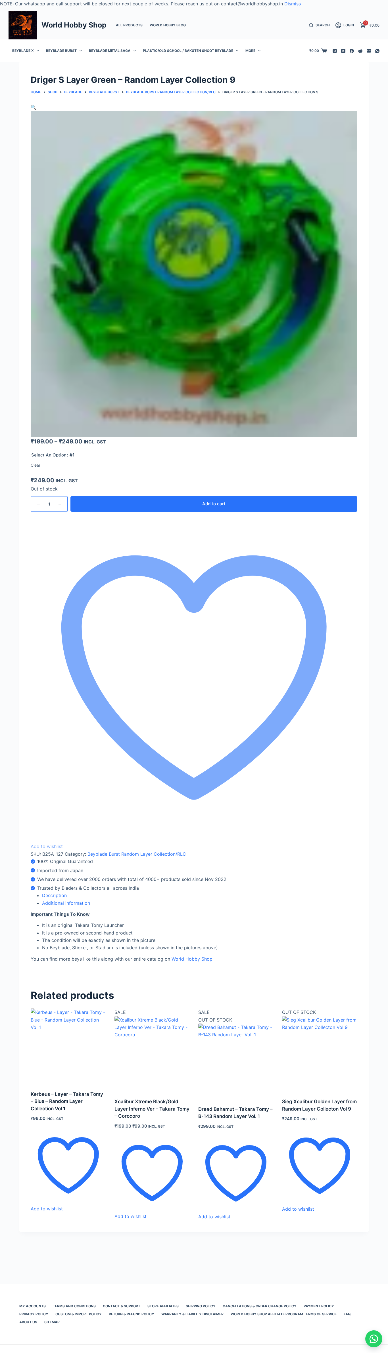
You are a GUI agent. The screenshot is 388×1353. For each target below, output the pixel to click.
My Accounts (32, 1306)
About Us (28, 1322)
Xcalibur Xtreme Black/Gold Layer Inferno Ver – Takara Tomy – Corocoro (151, 1109)
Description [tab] (54, 895)
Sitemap (52, 1322)
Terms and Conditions (74, 1306)
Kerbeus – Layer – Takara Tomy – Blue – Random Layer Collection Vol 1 (67, 1101)
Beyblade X (23, 50)
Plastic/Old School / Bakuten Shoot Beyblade (188, 50)
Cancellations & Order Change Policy (260, 1306)
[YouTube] (343, 51)
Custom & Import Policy (78, 1314)
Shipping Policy (201, 1306)
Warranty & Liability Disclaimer (192, 1314)
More (250, 50)
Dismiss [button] (292, 4)
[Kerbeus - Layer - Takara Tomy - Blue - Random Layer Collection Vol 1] (68, 1046)
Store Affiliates (163, 1306)
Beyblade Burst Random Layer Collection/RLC (136, 854)
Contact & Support (121, 1306)
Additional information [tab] (66, 903)
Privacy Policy (33, 1314)
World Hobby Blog (168, 25)
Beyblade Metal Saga (109, 50)
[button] (33, 107)
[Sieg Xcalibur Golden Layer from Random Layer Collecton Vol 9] (319, 1053)
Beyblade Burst (61, 50)
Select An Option (48, 455)
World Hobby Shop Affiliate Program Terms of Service (284, 1314)
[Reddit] (360, 51)
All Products (129, 25)
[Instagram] (335, 51)
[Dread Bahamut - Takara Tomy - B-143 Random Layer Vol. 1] (236, 1061)
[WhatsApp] (377, 51)
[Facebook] (352, 51)
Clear (35, 465)
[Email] (369, 51)
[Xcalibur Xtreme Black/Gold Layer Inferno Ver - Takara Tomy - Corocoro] (152, 1053)
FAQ (347, 1314)
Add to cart (214, 503)
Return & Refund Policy (131, 1314)
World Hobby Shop (74, 25)
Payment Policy (319, 1306)
